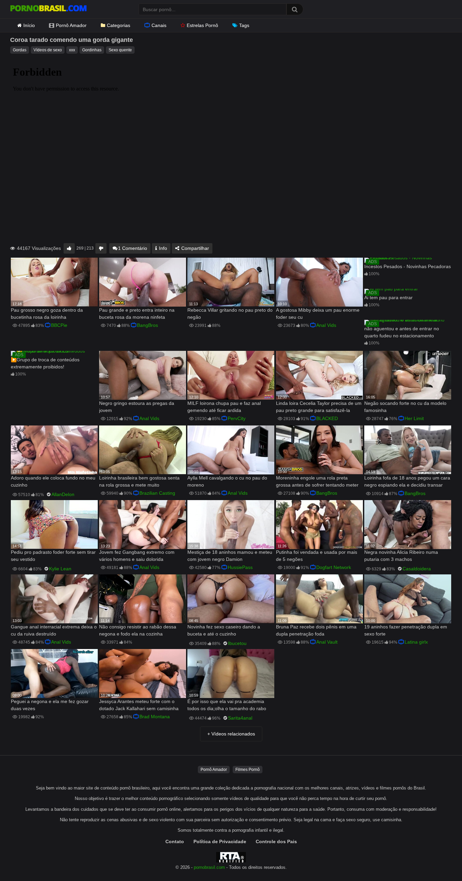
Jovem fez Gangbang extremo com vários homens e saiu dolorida (137, 555)
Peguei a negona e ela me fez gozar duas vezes (50, 705)
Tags (244, 25)
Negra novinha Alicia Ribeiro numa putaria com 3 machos (401, 555)
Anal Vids (326, 325)
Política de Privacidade (219, 841)
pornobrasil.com (209, 867)
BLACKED (327, 418)
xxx (72, 50)
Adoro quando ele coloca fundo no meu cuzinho (53, 481)
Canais (159, 25)
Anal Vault (327, 642)
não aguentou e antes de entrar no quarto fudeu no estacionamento (401, 332)
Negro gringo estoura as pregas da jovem (136, 406)
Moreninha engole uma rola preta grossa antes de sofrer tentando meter (317, 481)
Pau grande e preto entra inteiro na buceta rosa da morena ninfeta (137, 313)
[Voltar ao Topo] (439, 860)
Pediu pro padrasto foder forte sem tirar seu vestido (53, 555)
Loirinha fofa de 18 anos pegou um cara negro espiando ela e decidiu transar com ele (407, 482)
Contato (174, 841)
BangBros (147, 325)
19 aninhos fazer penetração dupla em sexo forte (405, 630)
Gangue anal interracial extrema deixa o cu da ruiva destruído (54, 630)
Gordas (19, 50)
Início (29, 25)
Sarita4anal (240, 718)
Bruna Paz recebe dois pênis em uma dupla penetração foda (316, 630)
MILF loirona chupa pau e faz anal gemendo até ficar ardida (224, 406)
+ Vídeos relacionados (231, 733)
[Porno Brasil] (48, 9)
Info (162, 248)
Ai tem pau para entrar (388, 297)
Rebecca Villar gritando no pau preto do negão (230, 313)
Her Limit (414, 418)
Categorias (118, 25)
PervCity (237, 418)
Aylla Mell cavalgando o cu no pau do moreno (227, 481)
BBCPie (59, 325)
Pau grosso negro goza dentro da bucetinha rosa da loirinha (47, 313)
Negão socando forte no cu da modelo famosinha (405, 406)
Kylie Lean (60, 568)
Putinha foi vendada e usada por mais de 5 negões (316, 555)
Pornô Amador (71, 25)
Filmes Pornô (247, 769)
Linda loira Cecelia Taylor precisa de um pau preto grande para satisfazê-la (319, 406)
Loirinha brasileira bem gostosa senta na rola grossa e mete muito (139, 481)
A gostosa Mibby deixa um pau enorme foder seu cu (318, 313)
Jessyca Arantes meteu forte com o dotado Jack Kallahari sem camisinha (139, 705)
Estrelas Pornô (202, 25)
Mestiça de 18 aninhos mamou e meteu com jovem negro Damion (229, 555)
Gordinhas (91, 50)
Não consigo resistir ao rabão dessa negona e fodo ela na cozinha (137, 630)
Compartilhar (194, 248)
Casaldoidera (416, 568)
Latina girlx (416, 642)
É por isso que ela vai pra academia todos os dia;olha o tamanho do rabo (226, 705)
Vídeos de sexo (47, 50)
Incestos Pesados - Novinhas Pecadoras (407, 266)
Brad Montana (154, 716)
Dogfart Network (333, 567)
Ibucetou (237, 643)
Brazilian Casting (157, 493)
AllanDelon (62, 494)
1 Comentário (132, 248)
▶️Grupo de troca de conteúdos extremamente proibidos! (45, 363)
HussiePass (240, 567)
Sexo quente (120, 50)
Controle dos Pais (276, 841)
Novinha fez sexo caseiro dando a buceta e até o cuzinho (223, 630)
